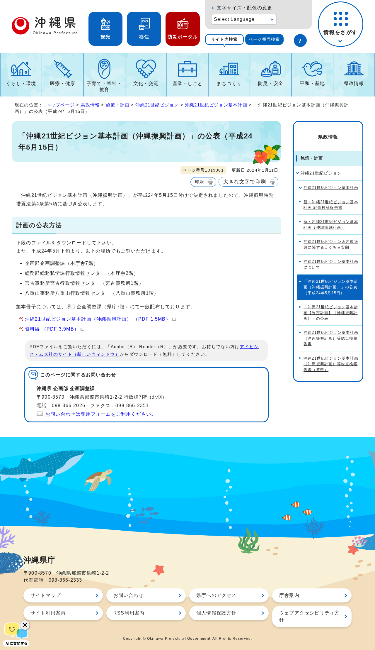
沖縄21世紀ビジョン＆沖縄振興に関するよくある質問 (331, 244)
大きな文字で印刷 (244, 181)
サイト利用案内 (48, 612)
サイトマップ (45, 595)
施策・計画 (117, 104)
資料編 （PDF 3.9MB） (52, 328)
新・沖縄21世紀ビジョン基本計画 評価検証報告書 (331, 205)
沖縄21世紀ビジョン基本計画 (216, 104)
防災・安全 (270, 83)
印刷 (199, 182)
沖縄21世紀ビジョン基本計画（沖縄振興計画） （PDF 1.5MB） (98, 318)
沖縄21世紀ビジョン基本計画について (331, 264)
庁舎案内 (289, 595)
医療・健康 (62, 83)
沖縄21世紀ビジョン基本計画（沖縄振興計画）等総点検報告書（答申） (331, 364)
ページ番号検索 (264, 39)
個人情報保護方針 (216, 612)
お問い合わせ (128, 595)
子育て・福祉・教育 (104, 86)
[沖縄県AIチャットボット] (16, 634)
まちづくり (229, 83)
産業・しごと (188, 83)
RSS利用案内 (128, 612)
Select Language (234, 19)
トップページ (60, 104)
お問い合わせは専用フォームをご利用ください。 (100, 414)
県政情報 (354, 83)
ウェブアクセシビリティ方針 (309, 616)
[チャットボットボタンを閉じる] (25, 625)
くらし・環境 (21, 83)
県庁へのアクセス (216, 595)
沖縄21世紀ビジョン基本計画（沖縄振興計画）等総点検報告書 (331, 338)
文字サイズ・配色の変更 (244, 7)
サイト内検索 (224, 39)
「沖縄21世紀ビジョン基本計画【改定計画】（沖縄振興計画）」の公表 (331, 313)
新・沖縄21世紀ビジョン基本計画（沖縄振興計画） (331, 224)
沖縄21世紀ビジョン (157, 104)
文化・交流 (145, 83)
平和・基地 (312, 83)
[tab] (224, 39)
